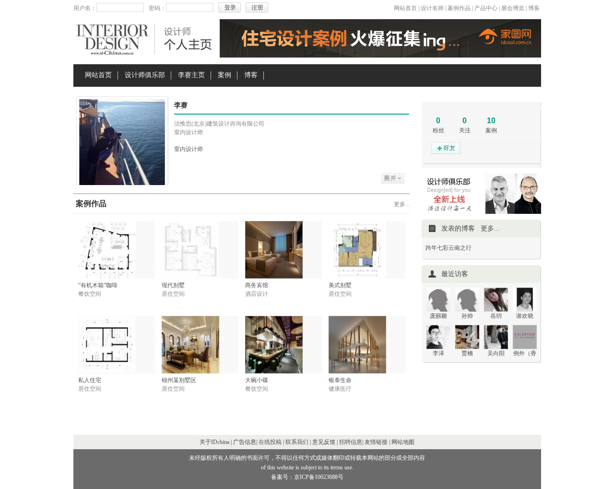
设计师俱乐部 (145, 75)
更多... (402, 204)
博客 (534, 8)
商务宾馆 (256, 285)
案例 (224, 75)
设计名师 (432, 8)
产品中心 (485, 8)
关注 (465, 130)
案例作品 (459, 8)
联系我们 (296, 442)
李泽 (438, 353)
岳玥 (496, 316)
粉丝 (438, 130)
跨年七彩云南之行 (448, 247)
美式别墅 (340, 285)
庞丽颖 (438, 316)
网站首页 (405, 8)
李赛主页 (191, 75)
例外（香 (524, 353)
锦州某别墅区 (179, 380)
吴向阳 (496, 353)
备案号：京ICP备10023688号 (307, 477)
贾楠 (467, 353)
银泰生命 (340, 380)
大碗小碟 (256, 380)
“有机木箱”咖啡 (98, 285)
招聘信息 (350, 442)
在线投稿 (270, 442)
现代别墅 (173, 285)
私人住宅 (89, 380)
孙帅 (467, 316)
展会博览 (512, 8)
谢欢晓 (524, 316)
